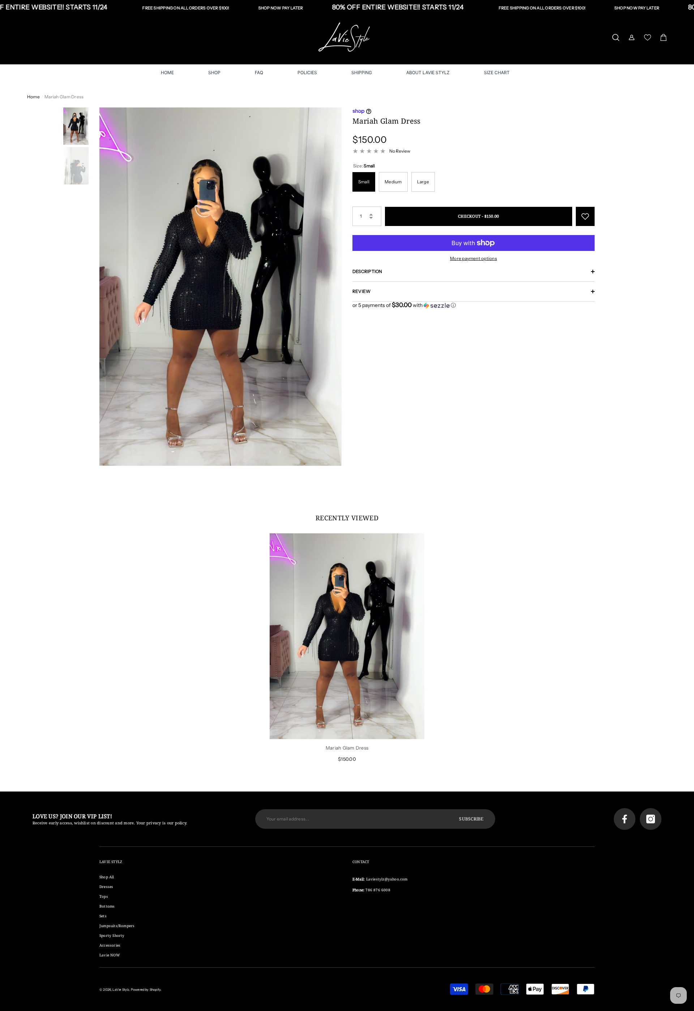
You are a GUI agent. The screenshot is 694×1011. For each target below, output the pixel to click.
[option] (220, 286)
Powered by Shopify (145, 989)
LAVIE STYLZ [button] (110, 861)
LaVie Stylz (120, 989)
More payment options (473, 258)
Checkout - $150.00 (478, 216)
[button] (615, 37)
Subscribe (471, 819)
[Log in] (631, 37)
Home (33, 96)
